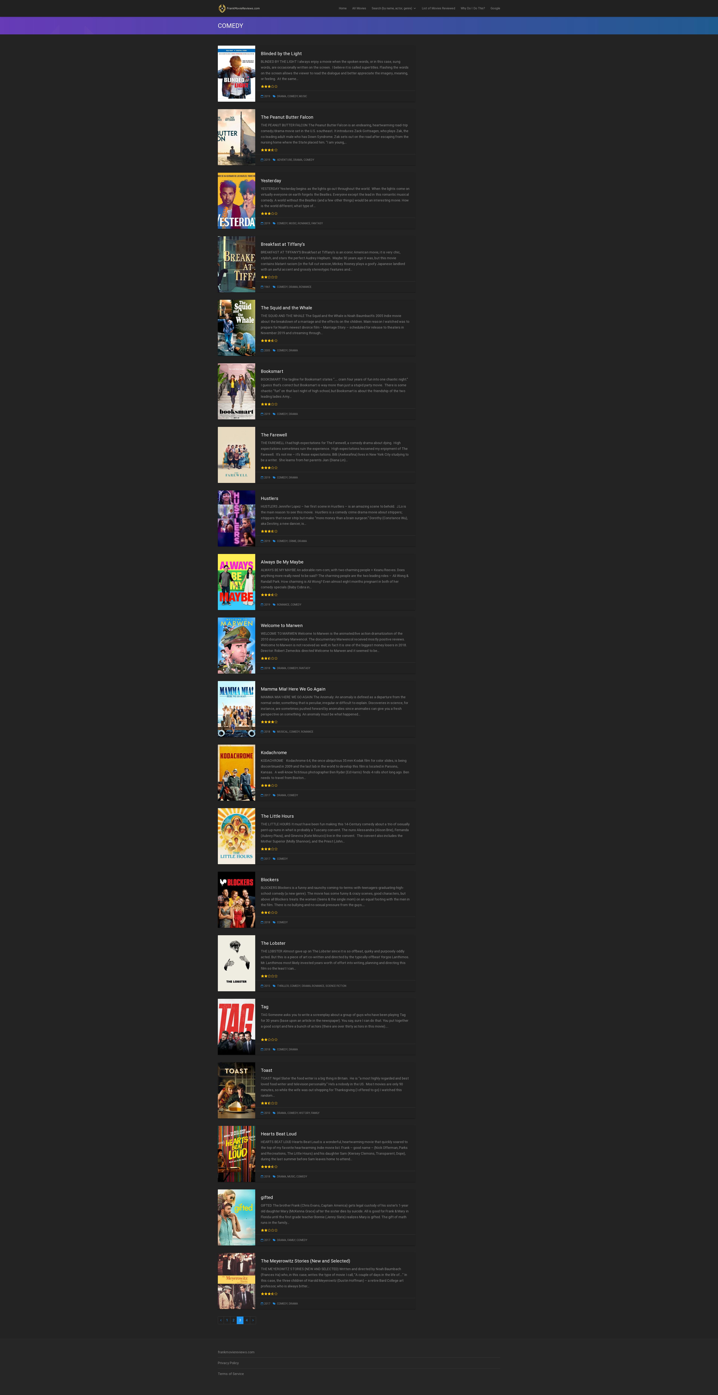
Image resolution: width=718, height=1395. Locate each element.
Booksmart (272, 371)
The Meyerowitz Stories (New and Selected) (305, 1261)
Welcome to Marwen (282, 625)
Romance (304, 223)
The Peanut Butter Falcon (287, 117)
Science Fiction (336, 985)
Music (303, 96)
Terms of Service (231, 1374)
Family (315, 1112)
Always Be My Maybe (282, 562)
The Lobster (273, 943)
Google (495, 8)
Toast (266, 1070)
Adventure (284, 159)
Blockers (270, 879)
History (304, 1112)
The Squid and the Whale (286, 307)
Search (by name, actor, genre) (392, 8)
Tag (265, 1006)
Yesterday (271, 180)
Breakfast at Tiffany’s (283, 244)
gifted (267, 1197)
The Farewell (274, 435)
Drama (281, 96)
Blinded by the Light (281, 53)
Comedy (292, 96)
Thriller (283, 985)
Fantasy (317, 223)
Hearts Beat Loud (279, 1134)
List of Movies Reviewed (438, 8)
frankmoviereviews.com (236, 1352)
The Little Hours (277, 816)
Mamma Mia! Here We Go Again (293, 689)
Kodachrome (274, 752)
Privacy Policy (228, 1363)
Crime (293, 541)
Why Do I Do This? (473, 8)
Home (343, 8)
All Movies (359, 8)
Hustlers (269, 498)
